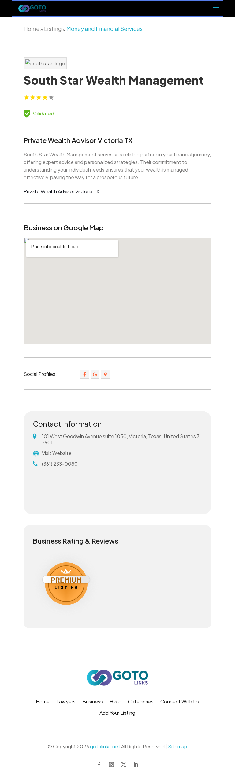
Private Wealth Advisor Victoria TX (61, 191)
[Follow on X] (124, 764)
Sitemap (177, 746)
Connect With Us (179, 702)
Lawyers (66, 702)
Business (92, 702)
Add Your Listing (117, 713)
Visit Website (57, 453)
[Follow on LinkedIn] (136, 764)
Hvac (115, 702)
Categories (141, 702)
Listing (53, 28)
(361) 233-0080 (60, 463)
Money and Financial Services (104, 28)
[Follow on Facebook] (99, 764)
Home (31, 28)
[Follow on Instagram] (111, 764)
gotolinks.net (105, 746)
